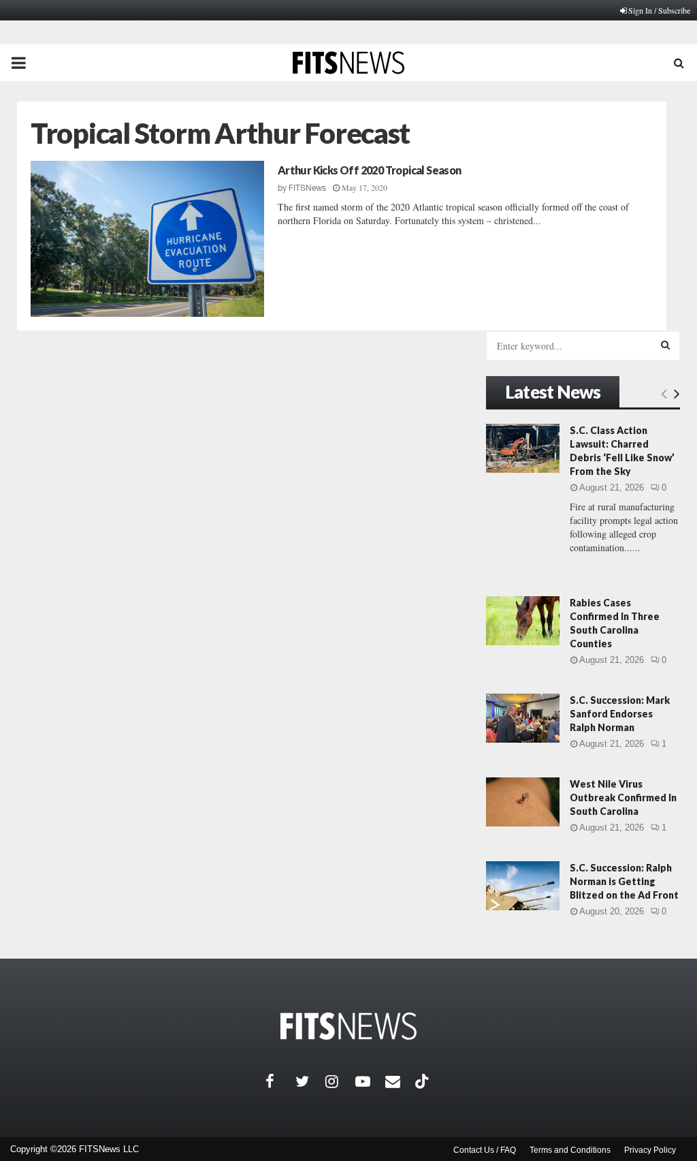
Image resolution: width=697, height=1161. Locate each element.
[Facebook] (280, 1081)
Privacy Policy (650, 1150)
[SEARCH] (665, 344)
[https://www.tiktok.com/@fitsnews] (423, 1081)
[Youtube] (370, 1081)
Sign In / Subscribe (659, 10)
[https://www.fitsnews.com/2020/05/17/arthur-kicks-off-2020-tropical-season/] (147, 239)
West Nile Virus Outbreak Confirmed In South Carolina (623, 797)
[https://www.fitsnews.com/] (348, 1026)
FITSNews (307, 188)
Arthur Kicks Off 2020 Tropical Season (369, 170)
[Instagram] (340, 1081)
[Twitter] (310, 1081)
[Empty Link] (664, 393)
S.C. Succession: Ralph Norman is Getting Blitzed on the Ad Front (624, 881)
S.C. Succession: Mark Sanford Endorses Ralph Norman (620, 713)
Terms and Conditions (570, 1150)
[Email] (400, 1081)
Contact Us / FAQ (484, 1150)
